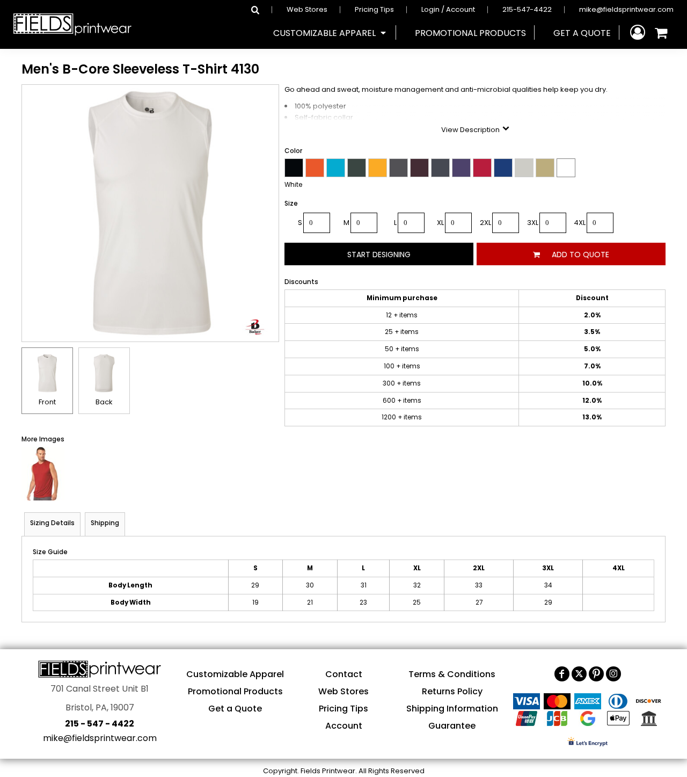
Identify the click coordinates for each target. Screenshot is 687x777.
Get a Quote (235, 708)
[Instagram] (613, 673)
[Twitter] (579, 673)
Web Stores (307, 9)
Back (104, 402)
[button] (330, 33)
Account (343, 726)
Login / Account (448, 9)
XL (440, 222)
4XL (580, 222)
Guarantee (452, 726)
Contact (343, 674)
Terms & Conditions (451, 674)
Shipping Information (452, 708)
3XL (532, 222)
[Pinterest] (596, 673)
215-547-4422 (527, 9)
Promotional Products (235, 691)
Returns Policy (452, 691)
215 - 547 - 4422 (99, 723)
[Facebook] (561, 673)
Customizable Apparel (235, 674)
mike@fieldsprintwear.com (626, 9)
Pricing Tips (374, 9)
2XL (485, 222)
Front (47, 402)
